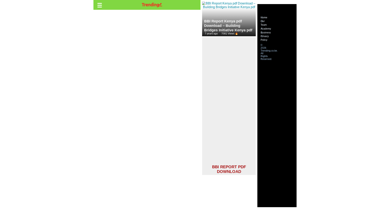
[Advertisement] (229, 101)
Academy (266, 28)
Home (264, 17)
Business (266, 32)
